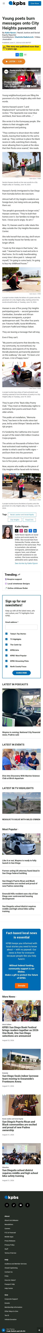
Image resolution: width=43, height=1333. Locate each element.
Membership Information (13, 1307)
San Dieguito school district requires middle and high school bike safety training (19, 909)
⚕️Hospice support (13, 579)
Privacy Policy (9, 1245)
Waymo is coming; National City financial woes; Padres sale (21, 733)
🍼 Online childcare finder (16, 588)
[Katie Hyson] (7, 532)
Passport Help (10, 1284)
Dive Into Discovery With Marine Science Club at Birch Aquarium (21, 777)
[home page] (17, 3)
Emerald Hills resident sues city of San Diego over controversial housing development (20, 896)
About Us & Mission (11, 1220)
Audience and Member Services (16, 1264)
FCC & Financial (10, 1233)
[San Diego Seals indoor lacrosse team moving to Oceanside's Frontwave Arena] (21, 1059)
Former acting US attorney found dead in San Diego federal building (21, 872)
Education (5, 1167)
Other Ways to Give (11, 1311)
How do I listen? (10, 1280)
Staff (6, 1249)
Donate (21, 985)
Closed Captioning (11, 1268)
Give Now (35, 3)
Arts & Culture (6, 1024)
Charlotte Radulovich (24, 37)
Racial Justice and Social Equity (22, 515)
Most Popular (9, 829)
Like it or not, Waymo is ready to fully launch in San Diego (19, 861)
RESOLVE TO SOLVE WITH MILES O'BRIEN (21, 819)
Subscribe (21, 673)
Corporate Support (11, 1299)
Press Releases (10, 1241)
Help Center (9, 1288)
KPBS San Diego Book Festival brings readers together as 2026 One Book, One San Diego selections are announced (20, 1031)
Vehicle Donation (11, 1319)
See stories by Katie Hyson (26, 563)
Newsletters (9, 1224)
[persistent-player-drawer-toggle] (40, 1330)
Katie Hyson (10, 32)
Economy (5, 1073)
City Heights (14, 520)
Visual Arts (29, 520)
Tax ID (7, 1315)
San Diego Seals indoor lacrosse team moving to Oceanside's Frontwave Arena (20, 1078)
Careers (7, 1228)
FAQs (6, 1276)
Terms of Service (10, 1253)
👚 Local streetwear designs (17, 583)
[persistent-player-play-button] (3, 1330)
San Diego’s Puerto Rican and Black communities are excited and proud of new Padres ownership (19, 883)
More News (8, 996)
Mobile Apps (9, 1237)
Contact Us (8, 1272)
